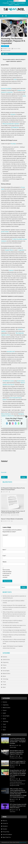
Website (4, 561)
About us (11, 4)
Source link (3, 472)
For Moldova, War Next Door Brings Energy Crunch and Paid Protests (5, 477)
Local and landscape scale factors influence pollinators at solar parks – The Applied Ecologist (18, 741)
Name (4, 549)
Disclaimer (13, 3)
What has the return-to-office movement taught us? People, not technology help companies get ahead (14, 641)
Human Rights (6, 670)
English (17, 0)
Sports (4, 676)
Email (4, 555)
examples (13, 114)
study (15, 79)
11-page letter (21, 250)
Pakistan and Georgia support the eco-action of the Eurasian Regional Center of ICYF (13, 512)
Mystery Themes (22, 842)
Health (4, 667)
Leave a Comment (6, 50)
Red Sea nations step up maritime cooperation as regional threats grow (14, 597)
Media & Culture (6, 673)
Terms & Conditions (21, 3)
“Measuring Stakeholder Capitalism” (11, 123)
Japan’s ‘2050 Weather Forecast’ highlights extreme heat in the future (13, 647)
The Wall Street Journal (8, 380)
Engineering (5, 662)
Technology (5, 679)
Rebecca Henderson (6, 414)
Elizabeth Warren (9, 250)
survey (24, 96)
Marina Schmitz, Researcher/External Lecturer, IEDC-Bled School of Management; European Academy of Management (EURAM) (17, 783)
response (11, 270)
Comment (5, 535)
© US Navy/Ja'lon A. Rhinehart (16, 758)
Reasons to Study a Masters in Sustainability (12, 518)
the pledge (13, 143)
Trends (4, 684)
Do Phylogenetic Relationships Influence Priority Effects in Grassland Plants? (13, 488)
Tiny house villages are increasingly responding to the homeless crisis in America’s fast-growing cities (15, 631)
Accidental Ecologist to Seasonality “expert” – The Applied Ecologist (24, 477)
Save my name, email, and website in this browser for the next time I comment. (7, 573)
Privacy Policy (6, 3)
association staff (11, 351)
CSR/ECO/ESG (5, 46)
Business (5, 656)
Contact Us (16, 4)
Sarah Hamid (12, 811)
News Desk (12, 766)
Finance (4, 665)
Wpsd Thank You (7, 837)
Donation (5, 829)
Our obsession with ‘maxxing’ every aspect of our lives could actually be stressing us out (14, 626)
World (4, 687)
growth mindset (5, 231)
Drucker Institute (21, 380)
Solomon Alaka (16, 48)
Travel (4, 681)
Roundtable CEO (15, 127)
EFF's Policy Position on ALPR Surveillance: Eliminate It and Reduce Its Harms (13, 621)
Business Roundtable (6, 88)
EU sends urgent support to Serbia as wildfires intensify (13, 601)
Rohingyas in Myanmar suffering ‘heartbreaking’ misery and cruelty (14, 635)
